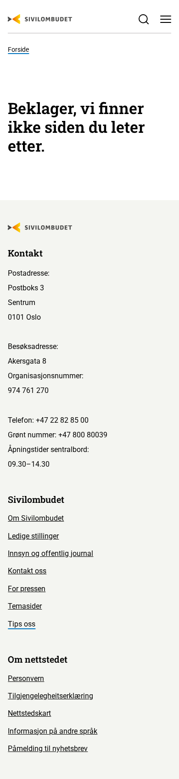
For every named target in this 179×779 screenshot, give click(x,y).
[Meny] (165, 19)
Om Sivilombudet (36, 518)
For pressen (26, 588)
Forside (18, 49)
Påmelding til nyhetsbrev (48, 748)
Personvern (26, 678)
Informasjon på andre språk (52, 731)
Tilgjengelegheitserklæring (50, 696)
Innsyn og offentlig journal (50, 553)
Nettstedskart (29, 713)
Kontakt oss (27, 571)
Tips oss (21, 624)
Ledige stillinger (33, 536)
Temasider (25, 606)
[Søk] (144, 19)
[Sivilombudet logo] (40, 19)
